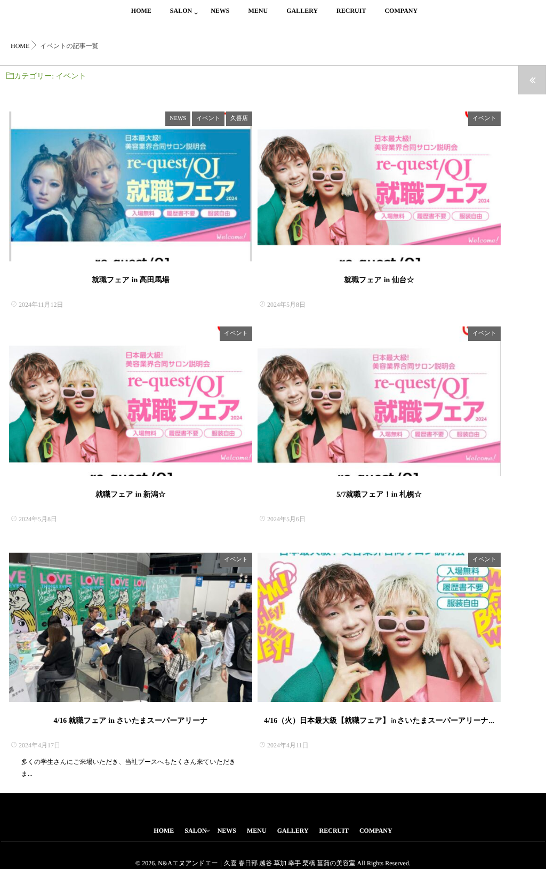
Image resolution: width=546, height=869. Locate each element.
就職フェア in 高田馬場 (134, 280)
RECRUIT (351, 10)
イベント (208, 118)
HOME (141, 10)
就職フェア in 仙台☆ (379, 280)
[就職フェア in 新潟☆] (130, 401)
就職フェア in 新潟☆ (130, 495)
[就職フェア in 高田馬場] (130, 186)
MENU (258, 10)
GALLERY (302, 10)
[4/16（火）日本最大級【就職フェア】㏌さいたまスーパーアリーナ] (379, 628)
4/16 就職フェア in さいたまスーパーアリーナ (130, 721)
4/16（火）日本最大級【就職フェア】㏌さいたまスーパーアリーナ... (379, 721)
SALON (181, 10)
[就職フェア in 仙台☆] (379, 186)
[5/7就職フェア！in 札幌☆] (379, 401)
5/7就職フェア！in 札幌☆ (379, 495)
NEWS (220, 10)
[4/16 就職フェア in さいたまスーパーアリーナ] (130, 628)
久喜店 (239, 118)
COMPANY (400, 10)
